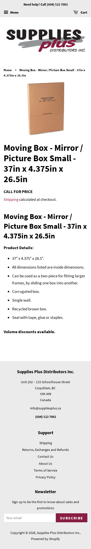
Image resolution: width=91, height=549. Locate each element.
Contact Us (45, 456)
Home (8, 70)
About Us (45, 463)
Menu (13, 12)
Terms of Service (45, 470)
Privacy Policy (46, 477)
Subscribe (71, 517)
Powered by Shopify (45, 539)
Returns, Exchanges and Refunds (45, 450)
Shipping (11, 199)
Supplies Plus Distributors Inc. (58, 533)
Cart (83, 12)
